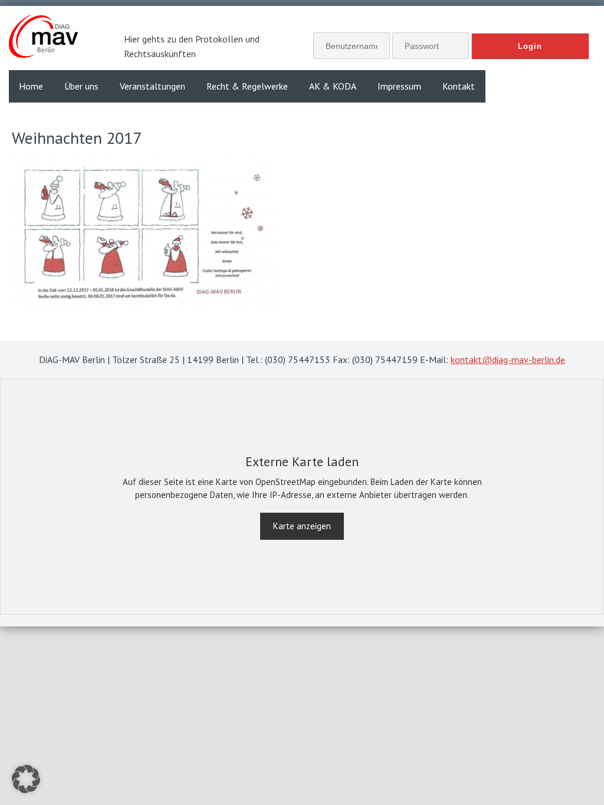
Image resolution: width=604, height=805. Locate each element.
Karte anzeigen (302, 526)
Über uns (81, 86)
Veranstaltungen (152, 86)
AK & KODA (332, 86)
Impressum (399, 86)
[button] (26, 779)
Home (31, 86)
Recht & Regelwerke (247, 86)
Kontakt (458, 86)
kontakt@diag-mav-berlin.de (508, 359)
